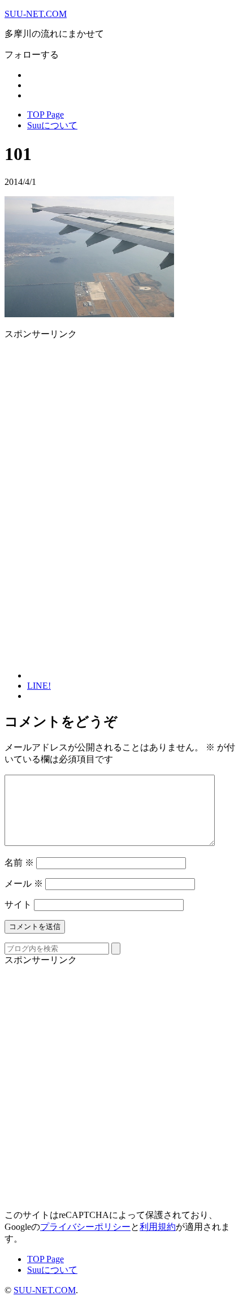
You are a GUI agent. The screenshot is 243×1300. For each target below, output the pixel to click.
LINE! (39, 685)
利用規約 (158, 1227)
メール (24, 883)
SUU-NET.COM (36, 14)
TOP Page (45, 114)
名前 (19, 862)
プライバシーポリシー (85, 1227)
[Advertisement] (99, 419)
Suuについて (52, 125)
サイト (18, 904)
